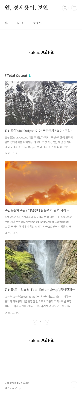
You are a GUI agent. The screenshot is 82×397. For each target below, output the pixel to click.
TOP (74, 384)
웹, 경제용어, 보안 (26, 8)
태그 (20, 22)
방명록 (37, 22)
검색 (65, 8)
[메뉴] (74, 8)
